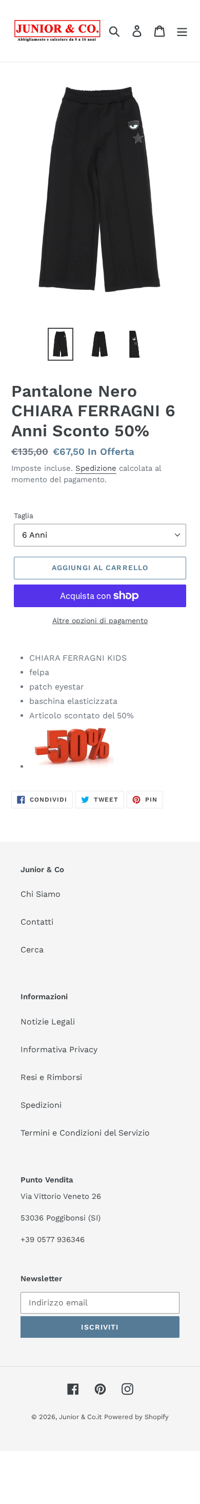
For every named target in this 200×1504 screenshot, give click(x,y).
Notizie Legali (48, 1022)
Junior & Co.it (80, 1417)
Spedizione (95, 468)
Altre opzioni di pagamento (100, 620)
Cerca (32, 949)
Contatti (37, 922)
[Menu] (182, 31)
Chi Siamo (41, 894)
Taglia (23, 515)
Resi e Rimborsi (51, 1077)
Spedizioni (41, 1105)
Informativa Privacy (59, 1049)
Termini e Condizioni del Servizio (85, 1133)
